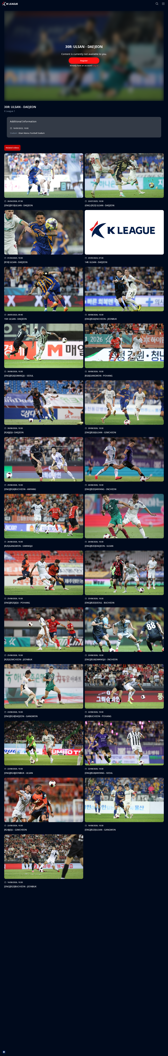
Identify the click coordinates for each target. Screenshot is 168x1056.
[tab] (12, 148)
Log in (95, 65)
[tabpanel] (84, 521)
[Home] (10, 4)
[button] (157, 3)
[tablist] (12, 148)
